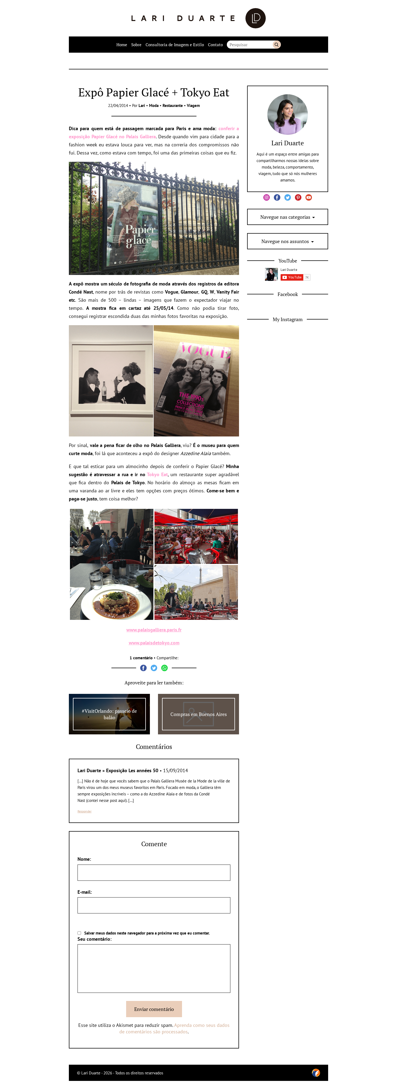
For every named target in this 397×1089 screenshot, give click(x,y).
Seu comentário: (95, 939)
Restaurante (173, 105)
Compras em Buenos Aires (198, 714)
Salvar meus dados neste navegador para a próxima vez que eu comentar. (147, 933)
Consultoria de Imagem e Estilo (175, 44)
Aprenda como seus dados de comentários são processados (174, 1028)
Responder (85, 811)
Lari (142, 105)
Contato (215, 44)
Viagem (193, 105)
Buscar (277, 45)
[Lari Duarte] (199, 18)
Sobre (136, 44)
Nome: (84, 859)
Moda (154, 105)
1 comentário (141, 657)
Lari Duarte (287, 143)
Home (121, 44)
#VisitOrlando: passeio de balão (109, 714)
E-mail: (85, 892)
